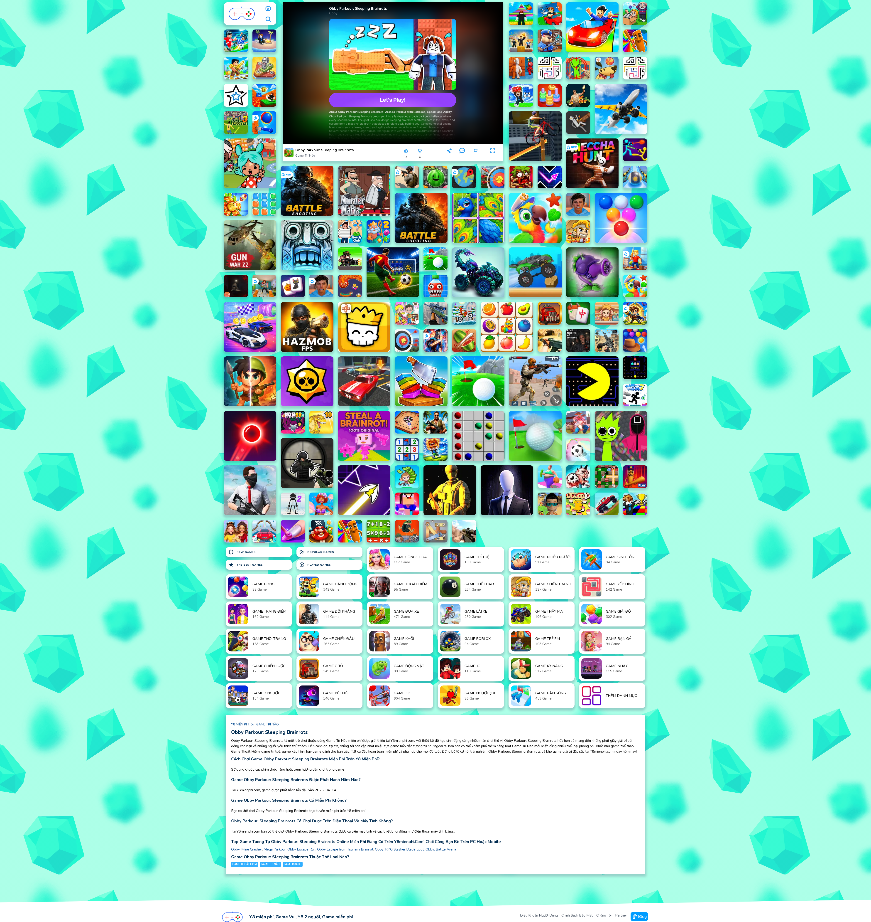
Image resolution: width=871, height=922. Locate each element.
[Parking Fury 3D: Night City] (364, 381)
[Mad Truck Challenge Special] (478, 272)
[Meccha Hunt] (592, 163)
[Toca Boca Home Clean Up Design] (407, 313)
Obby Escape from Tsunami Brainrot (345, 849)
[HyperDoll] (293, 504)
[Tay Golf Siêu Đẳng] (435, 258)
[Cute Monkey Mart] (607, 313)
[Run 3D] (293, 422)
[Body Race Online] (550, 476)
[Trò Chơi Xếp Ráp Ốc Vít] (435, 531)
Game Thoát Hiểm (244, 864)
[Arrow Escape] (550, 68)
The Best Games (245, 564)
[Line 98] (478, 436)
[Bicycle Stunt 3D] (535, 136)
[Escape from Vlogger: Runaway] (578, 204)
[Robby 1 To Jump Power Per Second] (521, 13)
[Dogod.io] (578, 504)
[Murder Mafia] (364, 191)
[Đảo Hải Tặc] (321, 531)
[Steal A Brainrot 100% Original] (364, 436)
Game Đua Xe (292, 864)
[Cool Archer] (493, 177)
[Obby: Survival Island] (264, 41)
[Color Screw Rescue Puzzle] (264, 68)
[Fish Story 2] (379, 231)
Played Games (315, 564)
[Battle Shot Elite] (307, 191)
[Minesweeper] (407, 449)
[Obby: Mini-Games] (521, 41)
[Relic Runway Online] (578, 95)
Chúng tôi (604, 915)
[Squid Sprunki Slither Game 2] (621, 436)
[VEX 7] (635, 395)
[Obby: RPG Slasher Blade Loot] (236, 68)
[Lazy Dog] (607, 68)
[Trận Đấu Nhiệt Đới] (635, 286)
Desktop (435, 152)
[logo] (242, 14)
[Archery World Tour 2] (407, 340)
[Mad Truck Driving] (535, 272)
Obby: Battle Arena (441, 849)
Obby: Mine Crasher (246, 849)
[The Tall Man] (507, 490)
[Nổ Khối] (264, 204)
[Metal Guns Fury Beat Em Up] (350, 258)
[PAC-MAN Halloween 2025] (635, 367)
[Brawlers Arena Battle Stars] (307, 381)
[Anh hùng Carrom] (407, 422)
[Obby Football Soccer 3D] (236, 41)
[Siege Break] (635, 313)
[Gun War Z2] (250, 245)
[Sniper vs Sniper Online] (307, 463)
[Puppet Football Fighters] (578, 476)
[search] (268, 19)
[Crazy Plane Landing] (621, 109)
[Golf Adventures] (478, 381)
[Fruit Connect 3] (507, 327)
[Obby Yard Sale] (635, 13)
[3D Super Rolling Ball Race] (578, 449)
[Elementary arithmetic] (379, 531)
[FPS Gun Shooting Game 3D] (607, 340)
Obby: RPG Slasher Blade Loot (399, 849)
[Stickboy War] (435, 340)
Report (475, 157)
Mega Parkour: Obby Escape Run (290, 849)
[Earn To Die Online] (550, 313)
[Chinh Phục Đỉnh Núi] (607, 504)
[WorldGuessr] (464, 177)
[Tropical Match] (535, 218)
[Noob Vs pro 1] (407, 504)
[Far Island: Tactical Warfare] (435, 422)
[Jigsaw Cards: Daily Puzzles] (478, 218)
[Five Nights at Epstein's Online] (578, 340)
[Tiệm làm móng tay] (293, 531)
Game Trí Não (305, 155)
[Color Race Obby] (635, 504)
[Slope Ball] (635, 177)
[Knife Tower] (264, 122)
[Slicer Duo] (421, 381)
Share (449, 157)
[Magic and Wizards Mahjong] (293, 286)
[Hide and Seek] (521, 68)
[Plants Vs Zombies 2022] (521, 177)
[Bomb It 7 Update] (607, 476)
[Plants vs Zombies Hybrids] (592, 272)
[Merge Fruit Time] (435, 177)
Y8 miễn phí (240, 724)
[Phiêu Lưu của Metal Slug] (578, 231)
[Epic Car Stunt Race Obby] (592, 27)
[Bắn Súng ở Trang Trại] (578, 422)
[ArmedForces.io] (449, 490)
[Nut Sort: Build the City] (550, 95)
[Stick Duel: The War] (635, 149)
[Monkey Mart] (407, 476)
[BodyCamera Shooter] (407, 177)
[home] (268, 8)
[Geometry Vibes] (550, 177)
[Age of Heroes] (250, 381)
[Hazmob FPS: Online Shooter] (307, 327)
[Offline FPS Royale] (250, 490)
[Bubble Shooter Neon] (250, 436)
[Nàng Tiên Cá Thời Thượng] (321, 504)
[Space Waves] (364, 490)
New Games (242, 552)
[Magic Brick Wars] (364, 327)
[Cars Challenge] (250, 327)
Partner (621, 915)
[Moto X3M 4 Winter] (464, 313)
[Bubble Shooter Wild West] (635, 340)
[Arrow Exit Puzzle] (236, 95)
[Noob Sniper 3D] (435, 313)
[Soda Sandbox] (435, 286)
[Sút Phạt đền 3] (236, 122)
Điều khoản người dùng (539, 915)
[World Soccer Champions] (393, 272)
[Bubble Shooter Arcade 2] (621, 218)
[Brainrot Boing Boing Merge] (407, 531)
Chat (462, 157)
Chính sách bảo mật (577, 915)
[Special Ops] (535, 381)
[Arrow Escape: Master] (635, 68)
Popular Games (316, 552)
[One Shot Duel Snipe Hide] (578, 68)
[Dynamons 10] (321, 422)
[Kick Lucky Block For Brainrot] (264, 95)
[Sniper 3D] (464, 531)
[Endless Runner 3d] (550, 504)
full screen (492, 157)
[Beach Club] (350, 231)
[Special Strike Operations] (550, 340)
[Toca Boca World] (250, 163)
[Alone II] (236, 286)
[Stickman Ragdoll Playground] (578, 122)
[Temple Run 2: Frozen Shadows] (307, 245)
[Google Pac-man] (592, 381)
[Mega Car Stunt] (264, 531)
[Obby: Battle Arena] (635, 258)
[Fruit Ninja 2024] (464, 340)
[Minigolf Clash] (535, 436)
